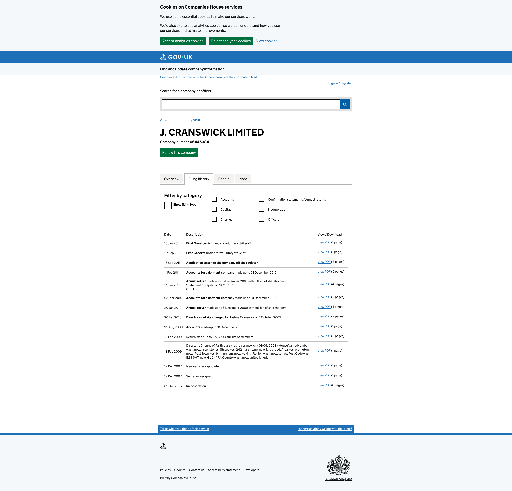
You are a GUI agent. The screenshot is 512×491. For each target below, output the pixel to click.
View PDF (324, 242)
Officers (273, 219)
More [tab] (243, 179)
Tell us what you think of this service (184, 429)
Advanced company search (182, 119)
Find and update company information (192, 69)
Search (345, 104)
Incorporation (277, 209)
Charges (226, 219)
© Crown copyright (338, 479)
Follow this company (179, 152)
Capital (226, 209)
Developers (251, 470)
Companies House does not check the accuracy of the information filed (208, 77)
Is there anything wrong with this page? (325, 429)
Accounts (227, 199)
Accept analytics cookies (182, 41)
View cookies (266, 41)
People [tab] (224, 179)
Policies (165, 470)
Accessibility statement (224, 470)
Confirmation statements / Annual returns (297, 199)
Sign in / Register (340, 83)
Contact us (196, 470)
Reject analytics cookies (231, 41)
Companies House (183, 478)
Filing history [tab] (198, 179)
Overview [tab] (171, 179)
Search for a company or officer (185, 91)
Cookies (179, 470)
